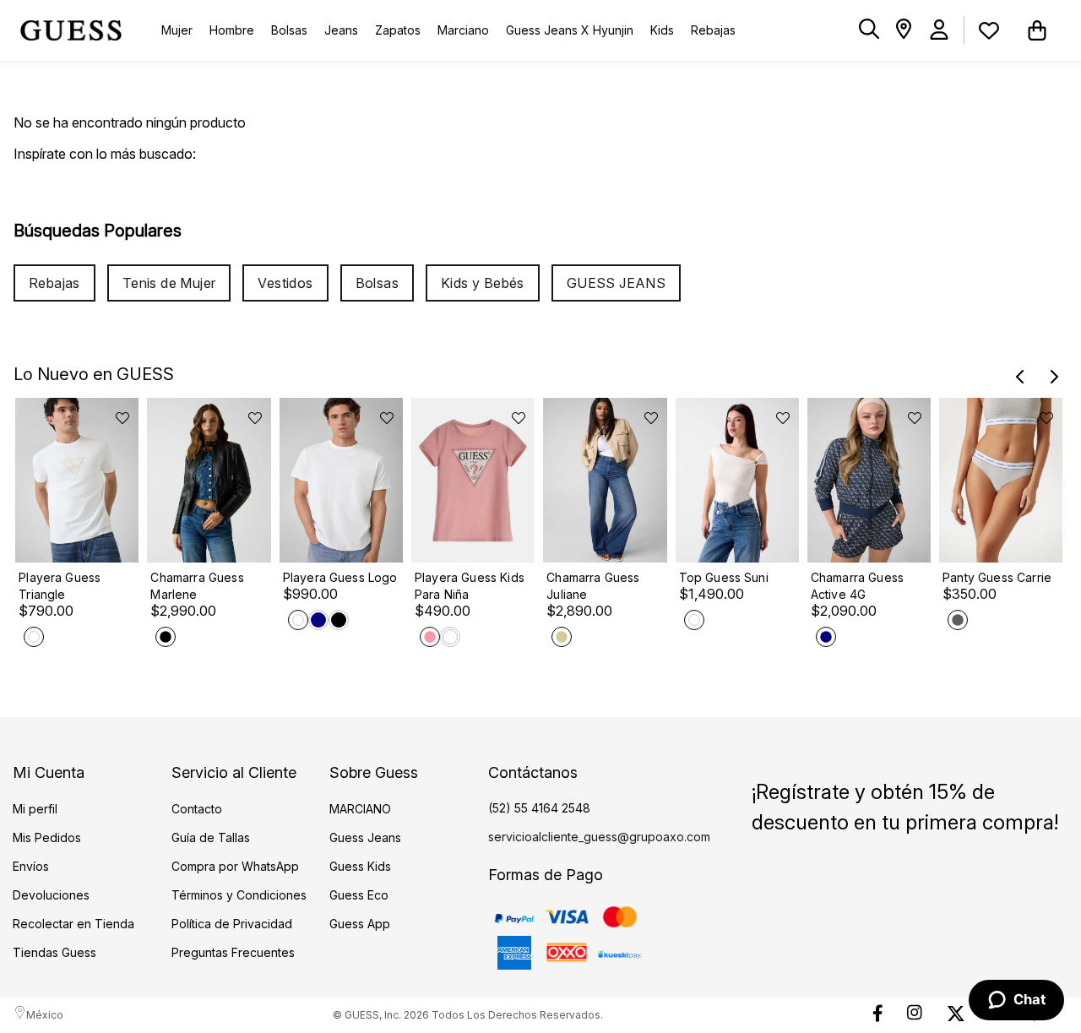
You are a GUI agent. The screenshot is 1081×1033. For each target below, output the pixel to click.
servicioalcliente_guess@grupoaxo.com (599, 836)
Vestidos (285, 283)
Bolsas (377, 283)
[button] (869, 30)
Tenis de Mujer (169, 283)
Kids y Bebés (482, 283)
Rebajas (54, 283)
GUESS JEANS (616, 283)
